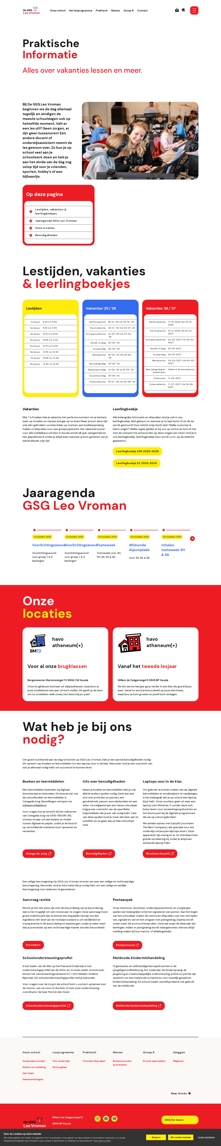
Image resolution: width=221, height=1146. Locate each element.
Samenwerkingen (33, 1079)
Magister (178, 1061)
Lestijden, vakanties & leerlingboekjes (51, 211)
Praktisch (101, 10)
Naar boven (179, 1093)
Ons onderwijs (61, 1061)
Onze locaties (45, 228)
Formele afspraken (94, 1061)
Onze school (57, 10)
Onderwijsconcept (34, 1061)
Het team (28, 1073)
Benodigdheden (46, 235)
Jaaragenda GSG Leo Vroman (56, 221)
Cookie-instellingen (206, 1137)
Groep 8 (129, 10)
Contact (142, 10)
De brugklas (60, 1067)
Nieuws (115, 10)
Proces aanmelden (154, 1061)
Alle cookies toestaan (180, 1137)
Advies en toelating (34, 1067)
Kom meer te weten (102, 1141)
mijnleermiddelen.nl (34, 805)
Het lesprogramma (80, 10)
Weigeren (156, 1137)
